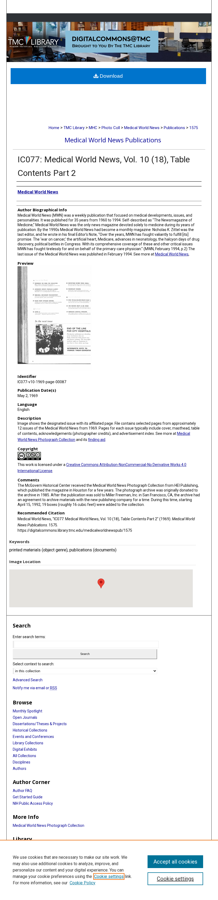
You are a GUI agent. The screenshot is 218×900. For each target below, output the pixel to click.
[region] (109, 870)
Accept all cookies (175, 861)
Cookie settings (109, 876)
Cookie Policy (82, 882)
